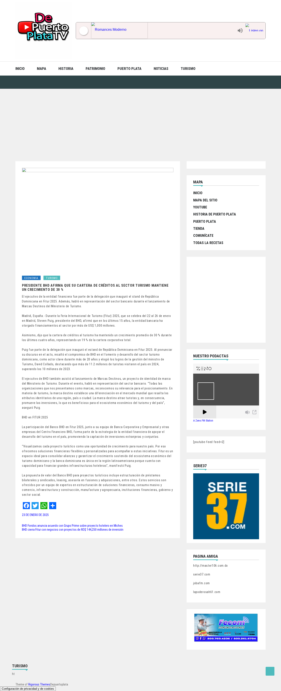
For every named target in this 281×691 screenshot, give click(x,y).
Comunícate (203, 235)
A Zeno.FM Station (203, 421)
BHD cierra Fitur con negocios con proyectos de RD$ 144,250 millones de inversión (72, 529)
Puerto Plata (129, 68)
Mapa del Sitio (205, 200)
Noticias (161, 68)
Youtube (200, 207)
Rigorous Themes (39, 684)
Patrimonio (95, 68)
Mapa (41, 68)
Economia (31, 278)
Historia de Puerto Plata (214, 214)
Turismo (188, 68)
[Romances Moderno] (163, 31)
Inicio (20, 68)
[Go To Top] (270, 671)
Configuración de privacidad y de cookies (28, 688)
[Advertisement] (140, 121)
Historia (65, 68)
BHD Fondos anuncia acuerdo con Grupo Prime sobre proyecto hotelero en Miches (72, 525)
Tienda (198, 228)
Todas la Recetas (208, 243)
